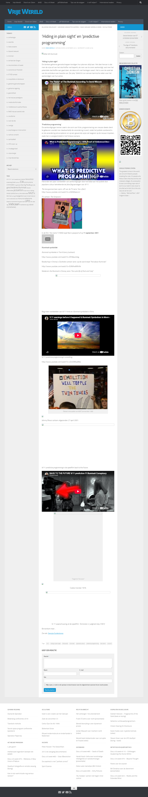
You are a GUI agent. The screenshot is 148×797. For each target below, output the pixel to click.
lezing (32, 190)
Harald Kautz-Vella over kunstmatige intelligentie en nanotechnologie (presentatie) (89, 758)
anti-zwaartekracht (16, 179)
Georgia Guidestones (55, 633)
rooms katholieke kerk (12, 198)
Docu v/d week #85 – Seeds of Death (89, 751)
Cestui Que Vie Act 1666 (51, 724)
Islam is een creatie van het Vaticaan (55, 714)
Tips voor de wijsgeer (77, 2)
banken (23, 179)
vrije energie (12, 153)
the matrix (103, 643)
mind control (11, 193)
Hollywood (65, 643)
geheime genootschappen (68, 27)
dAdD (40, 2)
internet (29, 188)
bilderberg (9, 182)
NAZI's (31, 193)
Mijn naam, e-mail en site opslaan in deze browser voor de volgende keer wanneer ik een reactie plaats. (77, 685)
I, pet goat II (12, 747)
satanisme (28, 198)
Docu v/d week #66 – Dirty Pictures (89, 771)
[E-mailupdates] (25, 27)
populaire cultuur (80, 643)
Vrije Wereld (17, 2)
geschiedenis (12, 187)
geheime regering (14, 88)
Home (8, 2)
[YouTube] (31, 27)
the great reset (21, 201)
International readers (107, 2)
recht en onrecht (13, 135)
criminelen (10, 185)
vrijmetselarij (11, 207)
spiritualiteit (12, 139)
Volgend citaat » (124, 195)
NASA (26, 193)
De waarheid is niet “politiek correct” (55, 761)
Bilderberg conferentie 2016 (18, 719)
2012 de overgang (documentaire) (54, 752)
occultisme (107, 27)
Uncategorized (13, 149)
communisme (28, 182)
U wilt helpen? (92, 2)
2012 (8, 179)
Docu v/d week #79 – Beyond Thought (124, 759)
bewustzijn (30, 179)
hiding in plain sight (56, 643)
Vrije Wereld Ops (13, 158)
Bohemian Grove (48, 729)
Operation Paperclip (15, 736)
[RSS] (34, 27)
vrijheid (31, 205)
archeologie (12, 37)
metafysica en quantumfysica (17, 107)
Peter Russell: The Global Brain (53, 747)
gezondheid (12, 93)
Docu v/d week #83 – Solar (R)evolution (56, 757)
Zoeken (121, 53)
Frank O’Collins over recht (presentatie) (90, 719)
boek (14, 182)
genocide (33, 185)
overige (10, 125)
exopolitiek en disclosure (16, 79)
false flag (23, 185)
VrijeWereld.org (24, 204)
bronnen (11, 56)
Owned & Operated (14, 714)
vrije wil (110, 643)
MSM (23, 193)
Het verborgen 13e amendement (88, 714)
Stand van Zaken (29, 2)
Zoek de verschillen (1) (50, 719)
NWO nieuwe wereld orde (90, 27)
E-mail (81, 670)
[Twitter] (28, 27)
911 (48, 643)
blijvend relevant (49, 27)
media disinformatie (14, 102)
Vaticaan (14, 204)
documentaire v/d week (15, 65)
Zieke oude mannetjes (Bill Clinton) (88, 766)
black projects (12, 47)
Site (45, 677)
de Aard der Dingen (14, 61)
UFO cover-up (12, 144)
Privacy (119, 2)
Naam (45, 670)
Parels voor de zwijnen (118, 764)
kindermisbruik (27, 190)
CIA (22, 181)
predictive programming (93, 643)
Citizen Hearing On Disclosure (121, 726)
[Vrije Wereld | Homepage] (25, 12)
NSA (8, 196)
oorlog (13, 196)
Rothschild (21, 199)
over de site (12, 121)
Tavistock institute (14, 724)
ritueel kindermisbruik (29, 196)
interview (10, 190)
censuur (18, 182)
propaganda (19, 196)
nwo (10, 196)
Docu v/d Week (49, 2)
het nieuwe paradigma (15, 98)
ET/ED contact (12, 74)
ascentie (11, 42)
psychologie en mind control (17, 130)
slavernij (9, 201)
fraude (28, 185)
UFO (27, 201)
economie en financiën (15, 70)
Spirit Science (47, 766)
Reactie (46, 656)
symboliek (14, 201)
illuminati (72, 643)
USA (31, 201)
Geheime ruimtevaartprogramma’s (122, 721)
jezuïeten (18, 190)
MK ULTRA (19, 193)
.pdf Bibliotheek (62, 2)
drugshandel (18, 185)
